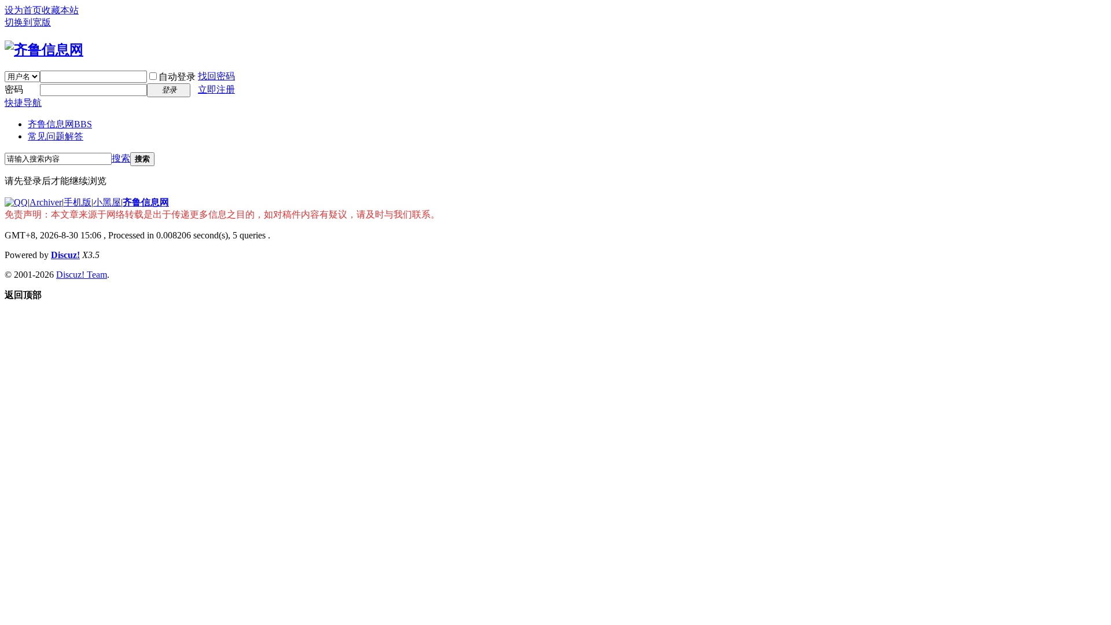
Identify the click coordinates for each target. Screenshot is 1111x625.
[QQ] (16, 202)
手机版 (77, 202)
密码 (14, 89)
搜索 (121, 158)
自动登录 (177, 77)
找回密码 (216, 76)
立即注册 (216, 89)
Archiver (46, 202)
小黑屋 (107, 202)
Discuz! (65, 255)
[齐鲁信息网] (44, 49)
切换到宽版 (28, 22)
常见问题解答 (55, 136)
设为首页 (23, 10)
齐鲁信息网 (60, 124)
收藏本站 (60, 10)
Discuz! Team (81, 275)
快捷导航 (23, 103)
